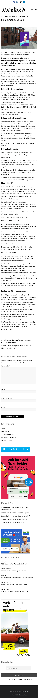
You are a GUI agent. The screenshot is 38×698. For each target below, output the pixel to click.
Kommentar (5, 366)
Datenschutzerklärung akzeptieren (20, 679)
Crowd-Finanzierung (8, 434)
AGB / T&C (15, 695)
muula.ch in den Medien (8, 438)
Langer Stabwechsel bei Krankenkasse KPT (15, 516)
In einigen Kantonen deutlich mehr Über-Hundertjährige (14, 509)
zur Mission (17, 224)
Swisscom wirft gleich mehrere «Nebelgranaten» (17, 578)
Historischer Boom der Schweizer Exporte (15, 513)
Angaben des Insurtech (12, 153)
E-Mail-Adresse (7, 398)
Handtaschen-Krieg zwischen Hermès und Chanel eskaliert (16, 347)
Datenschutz (23, 695)
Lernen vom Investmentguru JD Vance (14, 571)
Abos (3, 428)
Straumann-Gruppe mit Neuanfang (12, 522)
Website (4, 407)
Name (3, 389)
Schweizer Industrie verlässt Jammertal (14, 519)
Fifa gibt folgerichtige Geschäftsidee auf (14, 584)
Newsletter (5, 431)
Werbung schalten (7, 441)
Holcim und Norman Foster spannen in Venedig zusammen (16, 341)
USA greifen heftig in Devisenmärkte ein (14, 591)
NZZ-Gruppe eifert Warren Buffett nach (14, 564)
